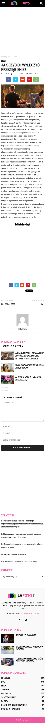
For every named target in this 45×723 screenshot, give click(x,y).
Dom (3, 61)
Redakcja (9, 74)
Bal (42, 304)
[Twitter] (25, 620)
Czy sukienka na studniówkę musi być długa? (19, 561)
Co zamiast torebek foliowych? (14, 554)
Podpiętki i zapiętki (10, 709)
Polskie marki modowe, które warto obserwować (29, 660)
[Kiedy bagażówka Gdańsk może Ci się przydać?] (7, 367)
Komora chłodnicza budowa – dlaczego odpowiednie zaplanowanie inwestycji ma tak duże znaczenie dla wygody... (22, 523)
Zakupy (4, 701)
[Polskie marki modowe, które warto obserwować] (7, 662)
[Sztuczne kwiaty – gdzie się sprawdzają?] (7, 379)
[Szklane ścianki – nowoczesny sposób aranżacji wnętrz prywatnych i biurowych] (7, 356)
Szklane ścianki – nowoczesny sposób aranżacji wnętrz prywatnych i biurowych (29, 356)
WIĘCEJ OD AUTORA (13, 346)
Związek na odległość (26, 635)
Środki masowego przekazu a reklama (29, 648)
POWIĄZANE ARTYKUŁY (13, 342)
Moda (3, 686)
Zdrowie (5, 689)
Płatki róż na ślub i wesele (14, 705)
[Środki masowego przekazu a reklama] (7, 650)
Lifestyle (5, 678)
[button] (41, 3)
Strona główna (6, 57)
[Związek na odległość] (7, 638)
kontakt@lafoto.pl (31, 613)
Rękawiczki (6, 693)
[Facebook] (19, 620)
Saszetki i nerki (8, 697)
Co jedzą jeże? (8, 304)
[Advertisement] (22, 30)
